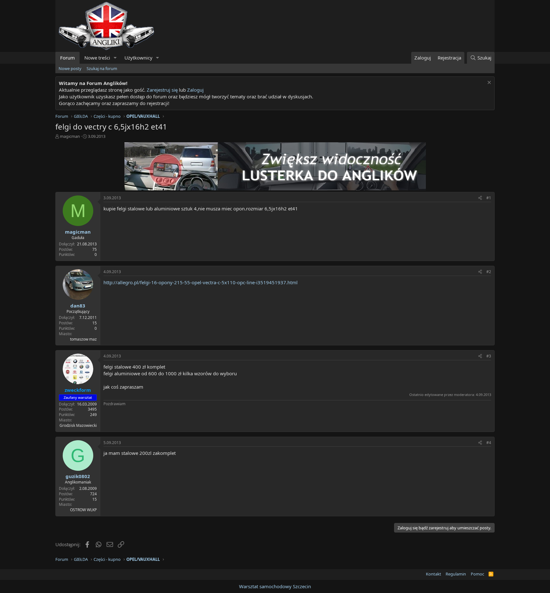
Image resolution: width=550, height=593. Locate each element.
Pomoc (477, 574)
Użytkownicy (138, 57)
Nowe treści (97, 57)
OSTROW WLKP (83, 509)
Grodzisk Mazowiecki (78, 425)
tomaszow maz (83, 339)
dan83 (77, 305)
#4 (488, 442)
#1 (488, 198)
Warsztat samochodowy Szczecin (275, 586)
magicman (70, 136)
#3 (488, 356)
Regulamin (456, 574)
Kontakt (433, 574)
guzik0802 (78, 476)
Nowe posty (70, 68)
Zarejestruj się (162, 90)
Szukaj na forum (102, 68)
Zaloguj (195, 90)
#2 (488, 271)
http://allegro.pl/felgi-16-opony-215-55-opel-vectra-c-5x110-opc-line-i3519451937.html (200, 282)
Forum (67, 57)
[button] (115, 58)
